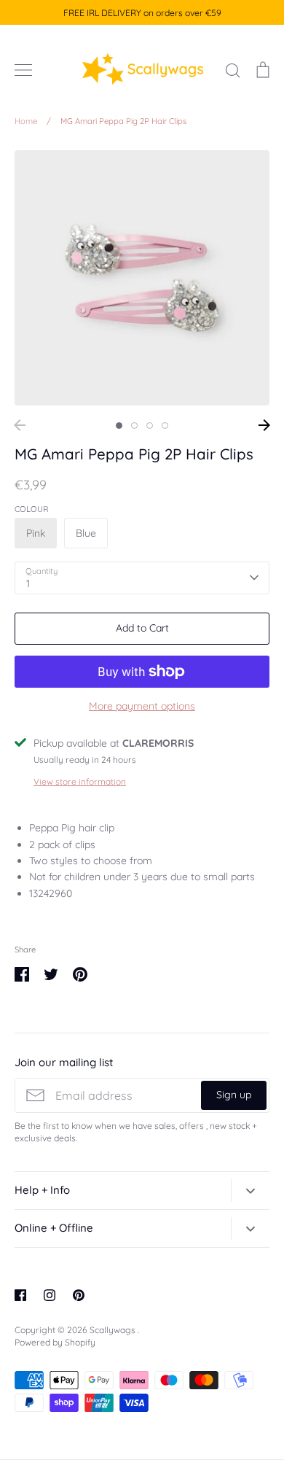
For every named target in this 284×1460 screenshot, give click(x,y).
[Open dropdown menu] (250, 1190)
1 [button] (119, 425)
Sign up (233, 1094)
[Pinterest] (78, 1295)
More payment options (142, 705)
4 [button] (165, 425)
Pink (35, 533)
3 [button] (149, 425)
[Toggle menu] (23, 70)
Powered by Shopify (55, 1342)
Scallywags (114, 1329)
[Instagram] (49, 1295)
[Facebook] (20, 1295)
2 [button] (134, 425)
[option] (142, 277)
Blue (86, 533)
